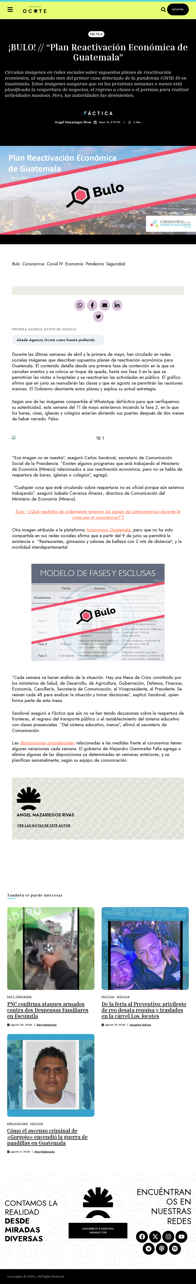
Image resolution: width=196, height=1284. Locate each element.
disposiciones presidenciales (47, 743)
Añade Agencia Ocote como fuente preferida (56, 340)
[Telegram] (149, 1249)
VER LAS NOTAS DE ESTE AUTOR (43, 825)
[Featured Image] (50, 948)
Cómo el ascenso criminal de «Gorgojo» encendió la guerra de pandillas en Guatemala (47, 1137)
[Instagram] (168, 1237)
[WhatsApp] (79, 305)
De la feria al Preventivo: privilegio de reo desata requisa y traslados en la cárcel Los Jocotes (144, 1010)
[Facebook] (92, 305)
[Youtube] (181, 1237)
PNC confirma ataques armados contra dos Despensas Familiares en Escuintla (47, 1010)
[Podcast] (162, 1249)
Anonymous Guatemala (108, 530)
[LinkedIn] (117, 305)
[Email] (104, 305)
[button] (10, 9)
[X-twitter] (155, 1237)
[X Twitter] (98, 316)
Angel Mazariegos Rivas (73, 122)
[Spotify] (175, 1249)
